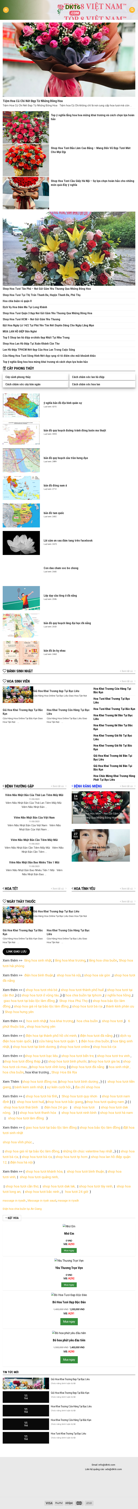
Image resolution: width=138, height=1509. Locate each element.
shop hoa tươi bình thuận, (86, 1171)
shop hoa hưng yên (41, 1026)
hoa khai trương (61, 1021)
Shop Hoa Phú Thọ (73, 1001)
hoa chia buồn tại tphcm (84, 995)
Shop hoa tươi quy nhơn (80, 1096)
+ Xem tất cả (126, 671)
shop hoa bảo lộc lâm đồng (99, 1127)
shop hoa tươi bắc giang (65, 1102)
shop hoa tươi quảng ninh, (39, 1177)
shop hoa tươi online (74, 1047)
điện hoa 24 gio (56, 1107)
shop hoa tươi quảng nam (105, 1102)
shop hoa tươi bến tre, (77, 1056)
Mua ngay (69, 1250)
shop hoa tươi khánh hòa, (44, 1171)
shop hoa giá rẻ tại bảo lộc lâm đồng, (32, 1151)
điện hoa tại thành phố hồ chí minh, (52, 1036)
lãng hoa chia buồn (103, 960)
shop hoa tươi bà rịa (87, 1006)
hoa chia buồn (87, 1021)
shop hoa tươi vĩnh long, (48, 1067)
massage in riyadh (14, 1200)
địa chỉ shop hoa (87, 1087)
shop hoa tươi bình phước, (68, 1061)
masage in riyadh (69, 1200)
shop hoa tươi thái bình (21, 1107)
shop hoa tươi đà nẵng (87, 1067)
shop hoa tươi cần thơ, (22, 1186)
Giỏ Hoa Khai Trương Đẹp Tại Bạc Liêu (70, 1379)
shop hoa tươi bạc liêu (41, 1056)
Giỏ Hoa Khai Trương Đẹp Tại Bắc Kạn (70, 1392)
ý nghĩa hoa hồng (118, 995)
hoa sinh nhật (36, 1021)
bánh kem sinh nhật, (29, 1087)
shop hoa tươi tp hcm (71, 1157)
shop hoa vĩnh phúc (17, 1142)
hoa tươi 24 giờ (77, 1192)
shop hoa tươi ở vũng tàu (40, 995)
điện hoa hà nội (21, 1162)
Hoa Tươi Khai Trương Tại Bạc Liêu (68, 1433)
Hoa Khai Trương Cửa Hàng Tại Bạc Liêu (71, 1406)
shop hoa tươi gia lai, (104, 1061)
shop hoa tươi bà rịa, (37, 1157)
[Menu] (6, 10)
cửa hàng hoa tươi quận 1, (58, 1041)
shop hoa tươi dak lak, (59, 1186)
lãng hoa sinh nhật (37, 960)
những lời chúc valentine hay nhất (87, 1151)
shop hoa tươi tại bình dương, (35, 1047)
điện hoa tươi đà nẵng (96, 1036)
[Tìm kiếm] (132, 10)
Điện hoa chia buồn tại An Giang (22, 1209)
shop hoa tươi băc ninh (42, 1192)
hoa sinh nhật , (119, 1067)
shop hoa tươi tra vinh (113, 1056)
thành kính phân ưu (120, 1006)
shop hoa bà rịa (104, 1047)
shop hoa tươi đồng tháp (22, 1061)
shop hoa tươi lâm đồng (26, 1118)
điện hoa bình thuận (38, 975)
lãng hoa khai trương (70, 960)
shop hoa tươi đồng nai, (40, 1082)
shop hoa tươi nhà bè (41, 990)
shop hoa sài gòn (97, 975)
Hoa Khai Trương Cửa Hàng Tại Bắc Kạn (71, 1420)
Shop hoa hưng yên (19, 1012)
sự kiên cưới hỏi (58, 1087)
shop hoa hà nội (69, 975)
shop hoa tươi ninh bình (78, 1113)
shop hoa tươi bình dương (78, 1082)
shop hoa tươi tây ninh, (96, 1186)
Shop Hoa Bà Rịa (63, 1072)
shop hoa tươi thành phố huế (82, 990)
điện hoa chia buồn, (95, 1041)
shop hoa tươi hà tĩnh (41, 1096)
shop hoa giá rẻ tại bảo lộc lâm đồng (41, 1006)
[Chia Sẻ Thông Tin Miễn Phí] (69, 10)
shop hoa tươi (112, 1021)
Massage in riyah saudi (41, 1200)
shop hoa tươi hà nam (116, 1113)
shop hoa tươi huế (30, 1102)
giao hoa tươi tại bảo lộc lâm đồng (29, 1001)
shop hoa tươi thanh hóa (38, 1113)
